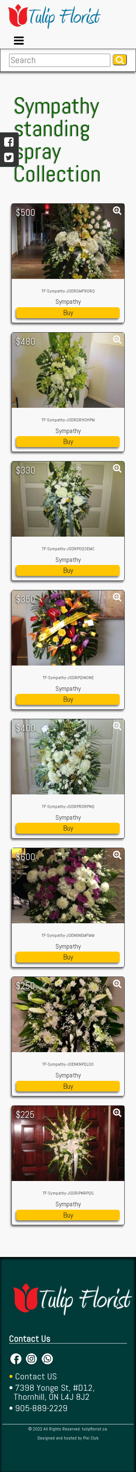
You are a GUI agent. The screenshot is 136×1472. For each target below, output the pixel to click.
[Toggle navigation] (19, 40)
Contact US (36, 1376)
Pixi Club (91, 1438)
